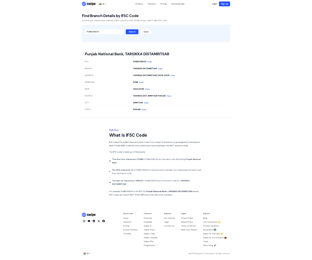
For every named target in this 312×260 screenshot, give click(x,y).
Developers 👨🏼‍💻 (209, 229)
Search (132, 31)
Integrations (149, 245)
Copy (149, 62)
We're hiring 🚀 (209, 245)
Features (152, 4)
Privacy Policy (187, 218)
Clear (146, 31)
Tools (205, 241)
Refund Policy (187, 222)
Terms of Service (188, 226)
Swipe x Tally (149, 233)
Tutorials (127, 233)
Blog (205, 218)
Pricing (163, 4)
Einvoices (148, 218)
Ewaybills (148, 222)
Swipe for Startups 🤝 (213, 233)
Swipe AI (147, 226)
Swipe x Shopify (151, 237)
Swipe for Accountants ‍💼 (215, 237)
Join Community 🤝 (211, 222)
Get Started (169, 218)
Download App (178, 4)
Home (125, 218)
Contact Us (169, 226)
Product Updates (211, 226)
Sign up (224, 4)
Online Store (149, 229)
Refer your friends (189, 229)
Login (214, 4)
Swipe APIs (148, 241)
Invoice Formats (130, 229)
